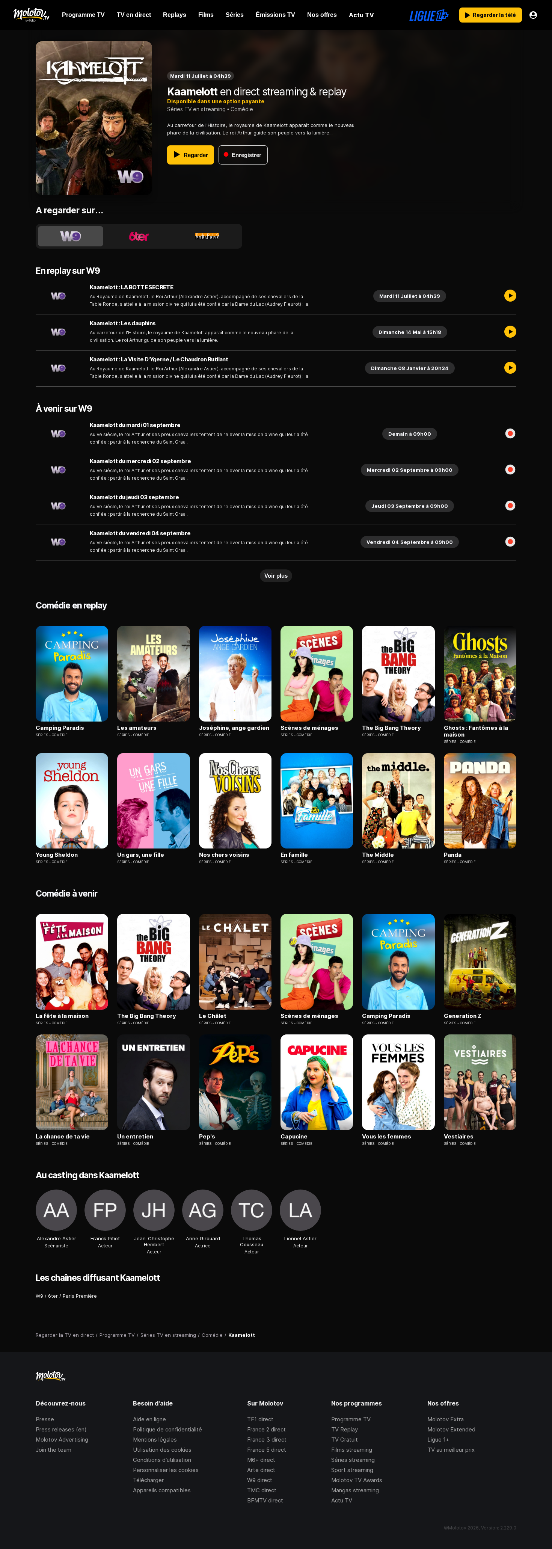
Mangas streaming (355, 1490)
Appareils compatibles (162, 1490)
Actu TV (341, 1500)
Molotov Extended (451, 1429)
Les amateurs (137, 728)
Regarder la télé (494, 15)
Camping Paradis (60, 728)
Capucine (294, 1136)
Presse (45, 1419)
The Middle (378, 854)
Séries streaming (353, 1459)
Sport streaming (352, 1470)
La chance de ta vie (63, 1136)
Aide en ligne (149, 1419)
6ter (53, 1296)
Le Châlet (212, 1016)
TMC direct (261, 1490)
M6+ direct (261, 1459)
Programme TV (351, 1419)
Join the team (53, 1449)
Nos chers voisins (224, 854)
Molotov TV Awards (356, 1480)
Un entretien (135, 1136)
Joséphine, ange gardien (234, 728)
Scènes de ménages (309, 728)
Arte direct (261, 1470)
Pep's (207, 1136)
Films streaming (351, 1449)
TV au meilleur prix (451, 1449)
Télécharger (148, 1480)
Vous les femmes (386, 1136)
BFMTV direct (265, 1500)
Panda (453, 854)
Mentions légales (155, 1439)
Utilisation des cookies (162, 1449)
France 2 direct (266, 1429)
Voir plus (276, 575)
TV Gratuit (344, 1439)
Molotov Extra (445, 1419)
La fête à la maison (62, 1016)
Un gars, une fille (140, 854)
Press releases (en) (61, 1429)
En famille (294, 854)
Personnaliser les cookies (166, 1470)
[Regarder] (510, 296)
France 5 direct (266, 1449)
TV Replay (344, 1429)
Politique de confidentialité (167, 1429)
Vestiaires (459, 1136)
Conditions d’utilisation (162, 1459)
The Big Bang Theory (391, 728)
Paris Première (80, 1296)
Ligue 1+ (438, 1439)
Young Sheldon (57, 854)
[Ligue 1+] (429, 15)
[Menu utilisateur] (533, 15)
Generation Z (462, 1016)
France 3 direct (267, 1439)
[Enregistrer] (510, 434)
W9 (39, 1296)
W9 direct (259, 1480)
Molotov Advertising (62, 1439)
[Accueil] (31, 15)
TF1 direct (260, 1419)
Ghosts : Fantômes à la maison (476, 731)
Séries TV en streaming (196, 109)
